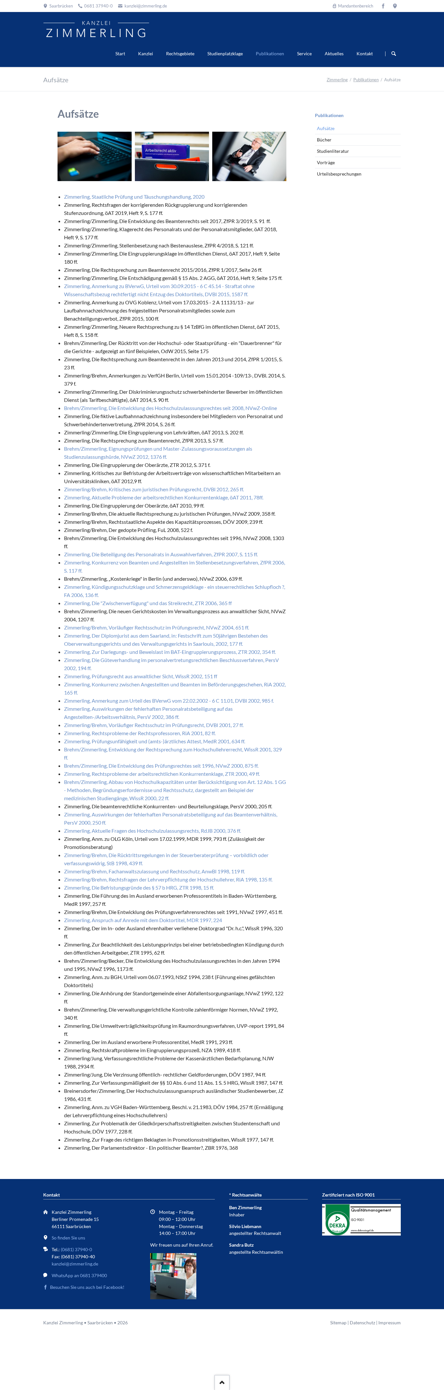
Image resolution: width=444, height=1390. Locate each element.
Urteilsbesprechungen (339, 174)
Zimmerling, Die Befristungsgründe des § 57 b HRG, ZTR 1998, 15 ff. (139, 887)
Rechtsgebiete (180, 53)
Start (120, 53)
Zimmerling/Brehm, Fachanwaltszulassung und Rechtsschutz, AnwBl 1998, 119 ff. (154, 871)
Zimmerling (337, 79)
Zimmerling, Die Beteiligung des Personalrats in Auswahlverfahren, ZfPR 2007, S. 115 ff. (161, 554)
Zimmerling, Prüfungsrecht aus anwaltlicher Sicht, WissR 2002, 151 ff (140, 676)
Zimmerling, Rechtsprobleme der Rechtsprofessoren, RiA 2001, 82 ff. (139, 733)
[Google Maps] (395, 6)
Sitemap (338, 1322)
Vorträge (326, 162)
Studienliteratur (333, 151)
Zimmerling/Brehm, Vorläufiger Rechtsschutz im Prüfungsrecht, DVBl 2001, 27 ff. (153, 725)
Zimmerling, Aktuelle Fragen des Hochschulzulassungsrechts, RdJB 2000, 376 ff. (152, 830)
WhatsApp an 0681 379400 (79, 1275)
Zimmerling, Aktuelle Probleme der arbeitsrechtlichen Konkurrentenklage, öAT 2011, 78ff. (163, 497)
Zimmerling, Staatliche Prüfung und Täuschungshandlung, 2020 (134, 196)
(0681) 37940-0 (76, 1249)
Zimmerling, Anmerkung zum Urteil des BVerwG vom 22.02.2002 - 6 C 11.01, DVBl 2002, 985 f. (169, 700)
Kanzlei (145, 53)
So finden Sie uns (68, 1237)
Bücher (324, 139)
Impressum (389, 1322)
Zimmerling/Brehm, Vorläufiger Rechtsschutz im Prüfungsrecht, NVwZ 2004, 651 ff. (156, 627)
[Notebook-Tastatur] (95, 156)
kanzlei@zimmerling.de (75, 1263)
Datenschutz (362, 1322)
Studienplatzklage (225, 53)
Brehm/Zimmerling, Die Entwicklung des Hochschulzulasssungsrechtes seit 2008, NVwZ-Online (170, 408)
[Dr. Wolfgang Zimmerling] (249, 156)
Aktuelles (334, 53)
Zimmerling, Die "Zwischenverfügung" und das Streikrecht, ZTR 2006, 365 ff (148, 603)
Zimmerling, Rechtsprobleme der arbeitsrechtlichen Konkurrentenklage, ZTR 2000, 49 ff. (162, 774)
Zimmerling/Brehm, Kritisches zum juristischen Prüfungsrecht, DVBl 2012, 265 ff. (154, 489)
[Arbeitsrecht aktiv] (172, 156)
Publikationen (270, 53)
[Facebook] (383, 6)
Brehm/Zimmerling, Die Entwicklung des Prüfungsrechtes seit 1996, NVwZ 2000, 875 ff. (161, 765)
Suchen (393, 53)
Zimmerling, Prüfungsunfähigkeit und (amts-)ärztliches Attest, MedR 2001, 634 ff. (154, 741)
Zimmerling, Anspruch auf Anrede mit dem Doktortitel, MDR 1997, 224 (143, 920)
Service (304, 53)
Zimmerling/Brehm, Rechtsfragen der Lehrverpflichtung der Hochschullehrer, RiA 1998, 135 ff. (168, 879)
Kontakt (365, 53)
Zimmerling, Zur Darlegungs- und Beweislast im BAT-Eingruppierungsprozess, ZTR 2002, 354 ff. (170, 652)
